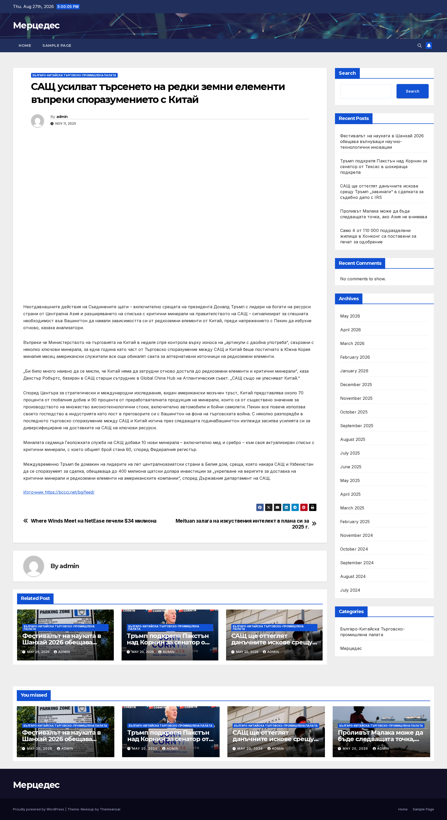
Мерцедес (36, 25)
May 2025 (350, 480)
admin (62, 116)
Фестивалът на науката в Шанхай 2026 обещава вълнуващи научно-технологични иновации (382, 141)
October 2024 (354, 549)
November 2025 (356, 398)
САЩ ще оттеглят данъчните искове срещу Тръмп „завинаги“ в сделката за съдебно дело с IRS (382, 191)
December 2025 (356, 384)
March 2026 (352, 343)
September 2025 (357, 425)
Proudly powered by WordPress (39, 809)
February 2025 (355, 521)
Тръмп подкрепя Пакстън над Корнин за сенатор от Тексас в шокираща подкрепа (383, 166)
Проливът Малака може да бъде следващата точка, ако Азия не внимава (380, 739)
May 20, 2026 (40, 748)
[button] (420, 45)
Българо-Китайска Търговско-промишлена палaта (74, 75)
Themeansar (110, 809)
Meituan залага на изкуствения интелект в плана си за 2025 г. (242, 524)
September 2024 (357, 562)
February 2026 (355, 357)
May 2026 (350, 316)
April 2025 (350, 494)
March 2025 (352, 507)
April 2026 (350, 329)
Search (347, 73)
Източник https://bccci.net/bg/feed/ (58, 492)
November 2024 (356, 535)
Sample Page (56, 45)
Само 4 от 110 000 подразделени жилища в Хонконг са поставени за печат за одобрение (378, 236)
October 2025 (354, 412)
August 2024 (353, 576)
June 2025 (351, 466)
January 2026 (354, 370)
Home (25, 45)
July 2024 (350, 590)
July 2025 (350, 453)
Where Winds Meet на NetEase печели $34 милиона (94, 521)
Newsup (87, 809)
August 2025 (353, 439)
